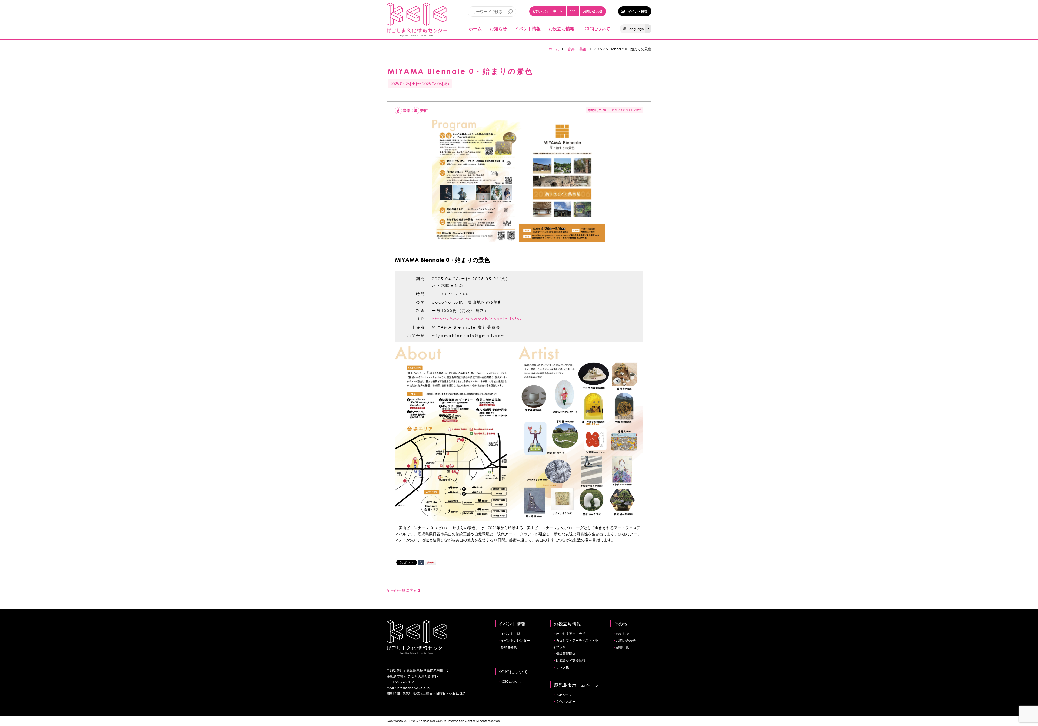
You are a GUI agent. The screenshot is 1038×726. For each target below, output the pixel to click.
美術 (582, 49)
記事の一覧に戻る (402, 590)
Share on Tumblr (421, 562)
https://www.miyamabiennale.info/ (477, 318)
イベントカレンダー (515, 640)
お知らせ (498, 28)
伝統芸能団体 (565, 653)
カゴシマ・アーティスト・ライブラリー (575, 643)
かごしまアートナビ (570, 633)
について (596, 28)
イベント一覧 (510, 633)
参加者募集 (509, 647)
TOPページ (564, 694)
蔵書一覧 (622, 647)
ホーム (475, 28)
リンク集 (562, 667)
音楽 (571, 49)
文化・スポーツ (567, 701)
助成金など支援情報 (570, 660)
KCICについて (511, 681)
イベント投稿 (637, 11)
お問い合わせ (593, 11)
